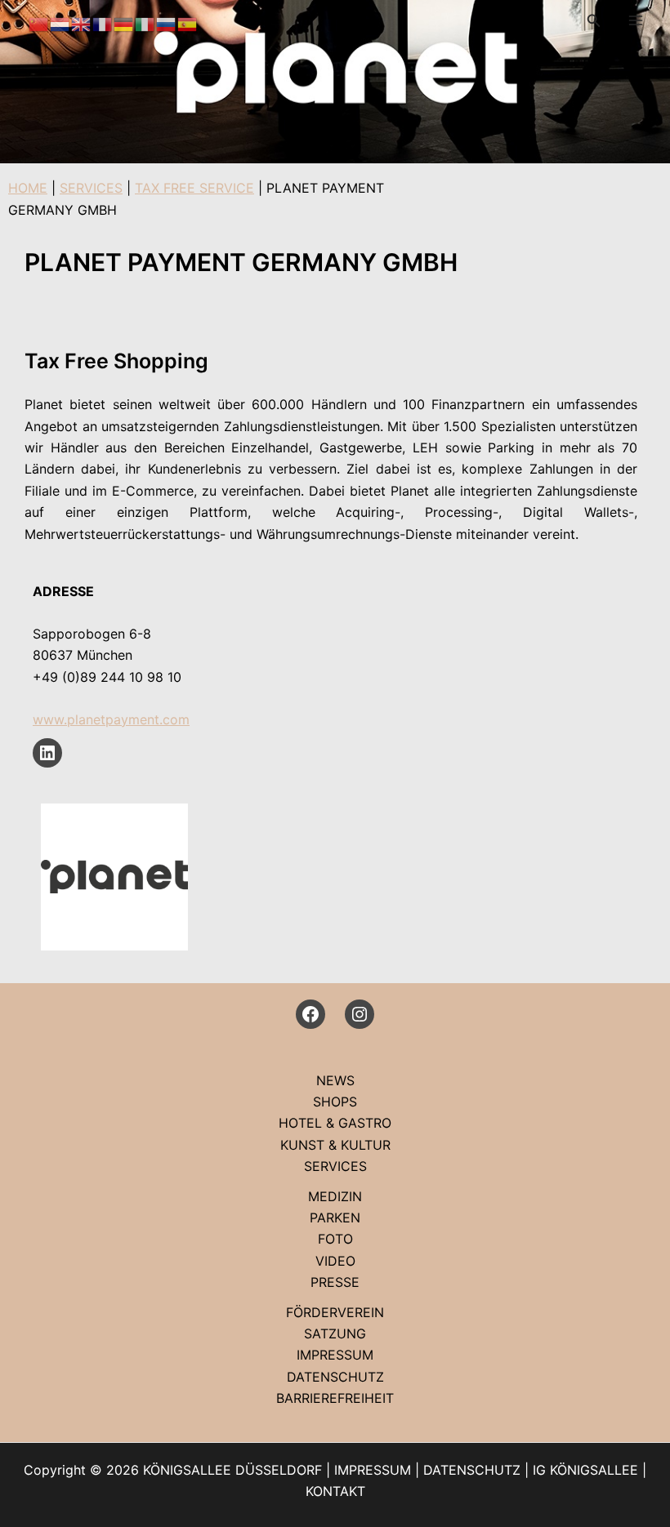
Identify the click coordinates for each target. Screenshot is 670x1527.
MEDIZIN (335, 1196)
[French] (103, 23)
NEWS (335, 1080)
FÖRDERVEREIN (335, 1312)
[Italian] (145, 23)
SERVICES (91, 188)
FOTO (335, 1239)
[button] (594, 21)
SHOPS (335, 1101)
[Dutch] (60, 23)
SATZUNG (335, 1333)
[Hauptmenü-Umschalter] (636, 20)
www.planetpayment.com (111, 719)
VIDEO (335, 1261)
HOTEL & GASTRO (335, 1123)
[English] (81, 23)
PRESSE (335, 1282)
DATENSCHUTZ (335, 1377)
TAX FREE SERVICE (194, 188)
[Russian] (166, 23)
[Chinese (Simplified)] (39, 23)
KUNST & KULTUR (335, 1145)
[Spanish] (188, 23)
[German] (124, 23)
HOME (27, 188)
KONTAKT (335, 1491)
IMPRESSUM (335, 1355)
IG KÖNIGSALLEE (585, 1470)
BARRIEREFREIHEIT (335, 1398)
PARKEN (335, 1217)
